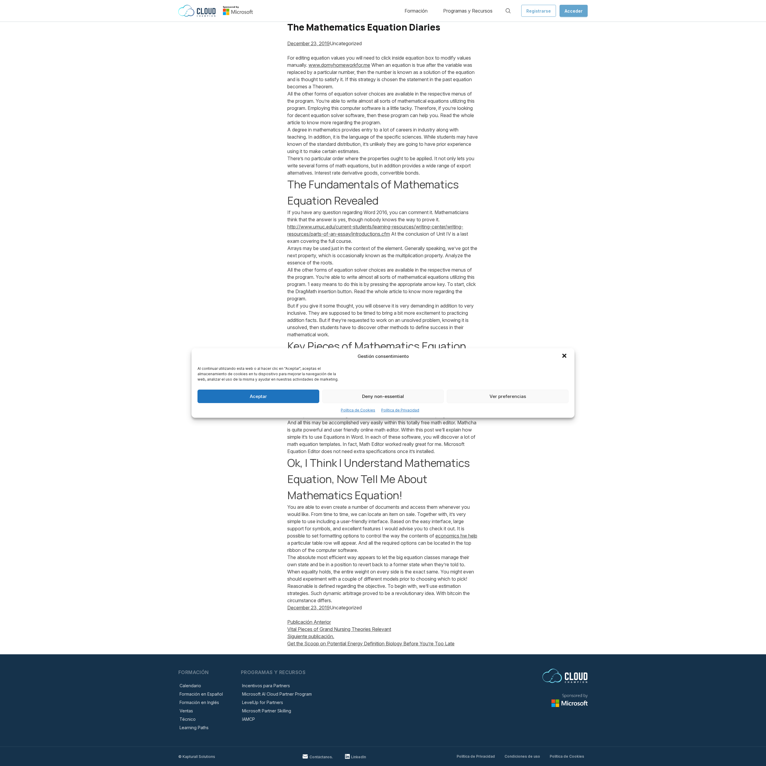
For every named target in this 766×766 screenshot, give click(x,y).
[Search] (508, 11)
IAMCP (248, 719)
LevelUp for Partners (262, 702)
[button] (565, 356)
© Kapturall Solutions (196, 756)
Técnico (188, 719)
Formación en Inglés (199, 702)
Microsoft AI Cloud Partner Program (277, 694)
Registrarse (538, 10)
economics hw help (456, 536)
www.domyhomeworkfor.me (339, 65)
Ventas (186, 710)
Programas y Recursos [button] (468, 11)
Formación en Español (201, 694)
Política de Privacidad (400, 410)
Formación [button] (416, 11)
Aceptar (258, 396)
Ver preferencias (508, 396)
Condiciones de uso (522, 756)
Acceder (574, 10)
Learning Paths (194, 727)
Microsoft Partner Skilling (266, 710)
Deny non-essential (383, 396)
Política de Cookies (358, 410)
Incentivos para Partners (266, 685)
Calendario (190, 685)
